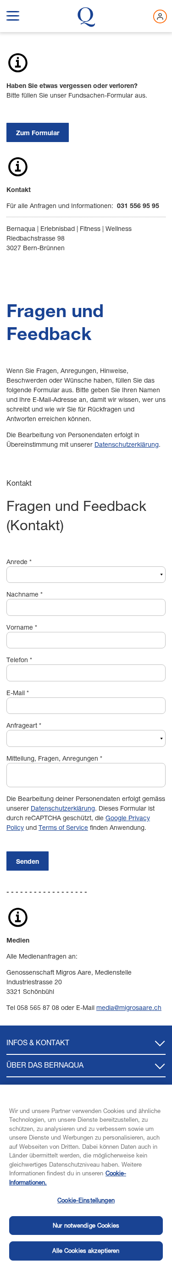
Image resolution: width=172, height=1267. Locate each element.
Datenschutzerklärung (126, 444)
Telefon (19, 660)
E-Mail (17, 693)
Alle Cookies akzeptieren (85, 1250)
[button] (13, 14)
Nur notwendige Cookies (86, 1225)
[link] (37, 132)
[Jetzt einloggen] (160, 16)
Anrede (19, 561)
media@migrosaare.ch (128, 1007)
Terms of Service (63, 827)
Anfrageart (23, 725)
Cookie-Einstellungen (86, 1200)
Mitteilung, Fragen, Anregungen (54, 758)
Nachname (24, 594)
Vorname (21, 627)
